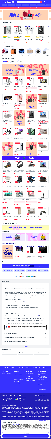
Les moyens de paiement (18, 377)
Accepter (25, 436)
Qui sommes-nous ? (29, 378)
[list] (25, 34)
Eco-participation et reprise (43, 387)
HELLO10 (37, 7)
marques (25, 412)
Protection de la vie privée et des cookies (43, 384)
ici (45, 297)
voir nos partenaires (15, 424)
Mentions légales (41, 379)
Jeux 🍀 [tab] (21, 61)
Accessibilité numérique (30, 380)
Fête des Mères (16, 411)
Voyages (18, 5)
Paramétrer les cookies (25, 433)
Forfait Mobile (25, 5)
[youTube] (48, 400)
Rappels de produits (29, 376)
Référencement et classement (43, 381)
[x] (45, 400)
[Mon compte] (44, 2)
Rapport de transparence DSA (42, 390)
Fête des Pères (21, 411)
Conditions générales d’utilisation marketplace (42, 377)
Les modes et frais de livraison (18, 375)
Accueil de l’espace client (6, 373)
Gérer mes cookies (41, 386)
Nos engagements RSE (18, 381)
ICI (20, 299)
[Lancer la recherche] (41, 2)
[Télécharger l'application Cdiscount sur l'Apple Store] (7, 399)
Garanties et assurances (18, 379)
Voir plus (25, 360)
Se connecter (4, 376)
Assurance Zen (41, 5)
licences (29, 412)
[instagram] (39, 400)
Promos (4, 5)
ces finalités (42, 426)
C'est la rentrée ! (11, 5)
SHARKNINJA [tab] (13, 61)
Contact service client (30, 373)
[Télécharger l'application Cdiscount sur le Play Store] (20, 399)
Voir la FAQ (25, 346)
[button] (3, 52)
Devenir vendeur (17, 383)
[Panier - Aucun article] (47, 2)
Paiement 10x (33, 5)
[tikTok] (42, 400)
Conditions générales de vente (42, 374)
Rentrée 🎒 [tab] (5, 61)
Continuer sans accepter (44, 420)
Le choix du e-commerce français (9, 405)
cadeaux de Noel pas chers (37, 411)
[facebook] (36, 400)
